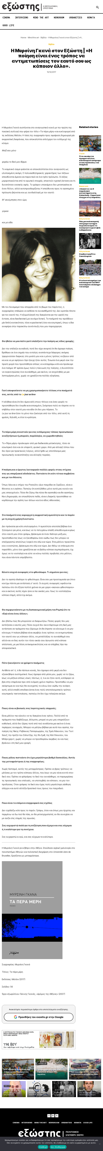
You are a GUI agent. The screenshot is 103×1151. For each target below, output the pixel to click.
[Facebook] (49, 1115)
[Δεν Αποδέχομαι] (99, 1144)
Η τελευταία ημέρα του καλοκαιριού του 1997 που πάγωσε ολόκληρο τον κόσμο (90, 283)
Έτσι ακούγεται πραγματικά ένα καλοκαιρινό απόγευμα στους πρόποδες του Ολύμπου (90, 160)
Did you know (84, 219)
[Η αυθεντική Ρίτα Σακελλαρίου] (90, 241)
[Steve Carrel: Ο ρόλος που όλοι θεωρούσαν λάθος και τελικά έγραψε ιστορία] (89, 1089)
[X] (56, 1115)
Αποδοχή (43, 1147)
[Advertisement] (51, 105)
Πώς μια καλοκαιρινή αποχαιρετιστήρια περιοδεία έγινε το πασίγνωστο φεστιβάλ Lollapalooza (89, 225)
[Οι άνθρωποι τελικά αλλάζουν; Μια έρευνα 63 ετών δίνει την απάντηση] (39, 1089)
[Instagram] (52, 1115)
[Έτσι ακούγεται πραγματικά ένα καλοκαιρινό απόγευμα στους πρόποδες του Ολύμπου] (90, 143)
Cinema (82, 1088)
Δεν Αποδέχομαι (58, 1147)
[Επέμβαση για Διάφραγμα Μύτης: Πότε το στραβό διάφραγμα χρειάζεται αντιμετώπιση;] (14, 1089)
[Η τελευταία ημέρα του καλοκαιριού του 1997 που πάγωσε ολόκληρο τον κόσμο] (90, 267)
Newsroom (83, 186)
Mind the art (33, 37)
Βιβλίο (44, 37)
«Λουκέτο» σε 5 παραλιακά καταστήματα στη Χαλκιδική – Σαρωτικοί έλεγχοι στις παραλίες (90, 193)
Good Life (7, 1086)
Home (23, 37)
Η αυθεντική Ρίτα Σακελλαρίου (87, 255)
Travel (81, 153)
